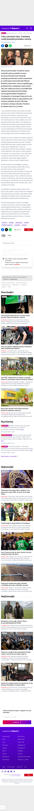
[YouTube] (11, 771)
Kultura (20, 33)
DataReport (21, 745)
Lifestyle (20, 751)
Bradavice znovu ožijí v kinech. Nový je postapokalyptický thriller (14, 622)
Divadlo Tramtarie (7, 225)
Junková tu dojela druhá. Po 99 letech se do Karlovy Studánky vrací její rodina (17, 684)
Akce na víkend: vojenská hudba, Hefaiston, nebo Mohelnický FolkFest (16, 347)
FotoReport (21, 748)
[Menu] (31, 28)
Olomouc (4, 222)
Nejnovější (7, 466)
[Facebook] (2, 771)
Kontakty (20, 767)
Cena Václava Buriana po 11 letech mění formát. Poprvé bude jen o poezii (15, 316)
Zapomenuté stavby (24, 756)
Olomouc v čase (23, 759)
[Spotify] (8, 771)
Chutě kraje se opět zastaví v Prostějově (15, 523)
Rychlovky (7, 421)
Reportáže (21, 739)
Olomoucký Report (12, 33)
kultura (26, 222)
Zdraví (4, 754)
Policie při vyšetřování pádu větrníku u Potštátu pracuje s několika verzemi (14, 584)
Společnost (6, 736)
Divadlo (11, 222)
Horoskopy (6, 759)
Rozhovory (21, 736)
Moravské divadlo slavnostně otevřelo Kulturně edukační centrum (14, 409)
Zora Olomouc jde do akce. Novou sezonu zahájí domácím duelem (16, 553)
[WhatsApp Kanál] (14, 771)
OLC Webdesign (16, 775)
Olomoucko (19, 222)
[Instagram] (5, 771)
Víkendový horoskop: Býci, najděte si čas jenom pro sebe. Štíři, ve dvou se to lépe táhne (15, 492)
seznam (24, 225)
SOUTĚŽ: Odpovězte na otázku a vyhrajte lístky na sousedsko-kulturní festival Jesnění (17, 378)
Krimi (3, 739)
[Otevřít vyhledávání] (27, 28)
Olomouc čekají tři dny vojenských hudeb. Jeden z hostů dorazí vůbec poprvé (16, 653)
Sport (4, 751)
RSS (25, 767)
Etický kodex (11, 767)
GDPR (3, 767)
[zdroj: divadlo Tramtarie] (17, 57)
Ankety (20, 754)
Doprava (5, 745)
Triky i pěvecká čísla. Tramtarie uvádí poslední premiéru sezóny (28, 33)
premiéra (17, 225)
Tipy (3, 742)
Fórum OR (21, 742)
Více (22, 429)
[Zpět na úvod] (10, 28)
